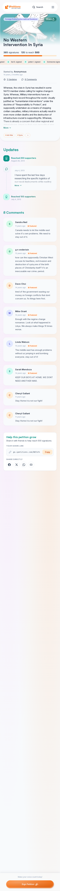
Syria (20, 135)
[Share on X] (17, 465)
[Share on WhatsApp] (24, 465)
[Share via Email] (31, 465)
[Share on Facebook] (9, 465)
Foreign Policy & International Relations (21, 19)
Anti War (9, 135)
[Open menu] (53, 7)
